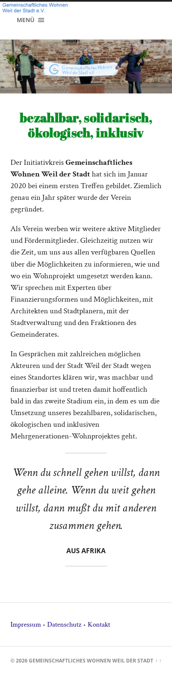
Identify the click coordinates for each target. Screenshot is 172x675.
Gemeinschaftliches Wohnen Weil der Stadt (91, 660)
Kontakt (99, 624)
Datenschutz (64, 624)
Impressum (25, 624)
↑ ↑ (158, 660)
